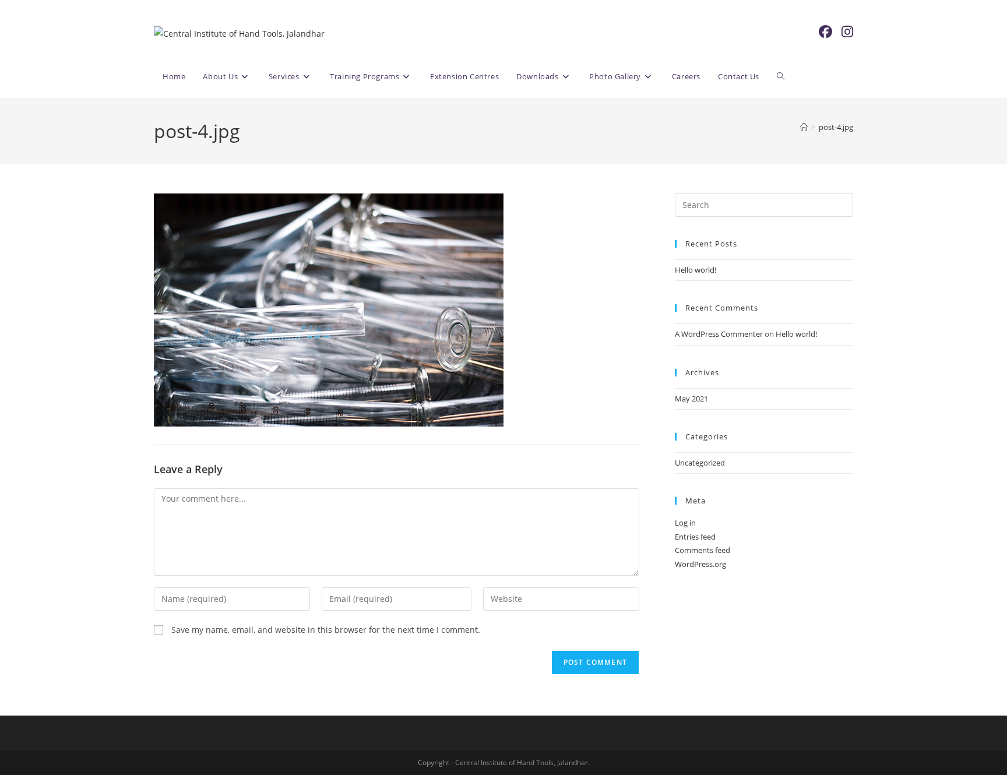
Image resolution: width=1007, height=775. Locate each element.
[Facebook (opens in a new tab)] (825, 31)
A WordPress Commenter (719, 334)
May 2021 (691, 398)
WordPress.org (700, 564)
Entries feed (695, 536)
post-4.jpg (836, 127)
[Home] (804, 127)
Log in (685, 522)
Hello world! (695, 270)
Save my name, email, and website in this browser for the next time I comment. (325, 629)
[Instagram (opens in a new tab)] (847, 31)
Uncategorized (700, 462)
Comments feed (702, 550)
